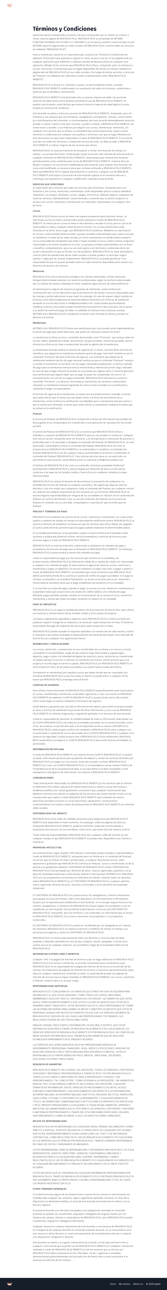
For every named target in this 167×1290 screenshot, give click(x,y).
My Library (124, 1283)
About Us (138, 1283)
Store (113, 1283)
